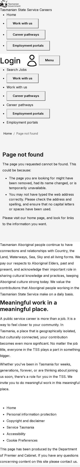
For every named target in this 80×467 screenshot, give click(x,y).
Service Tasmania (20, 427)
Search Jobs (17, 70)
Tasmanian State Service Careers (26, 10)
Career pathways (26, 34)
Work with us (22, 23)
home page (36, 218)
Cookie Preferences (22, 440)
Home (11, 15)
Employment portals (28, 45)
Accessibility (16, 434)
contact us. (69, 461)
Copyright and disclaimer (26, 421)
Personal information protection (31, 414)
